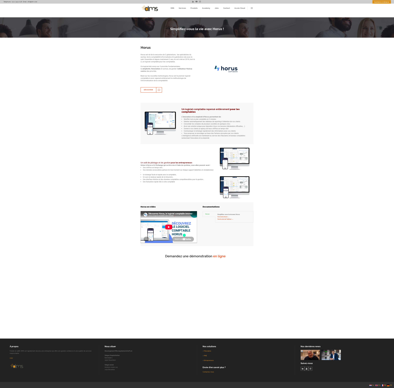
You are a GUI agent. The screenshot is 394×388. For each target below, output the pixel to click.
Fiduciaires (207, 351)
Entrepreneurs (209, 360)
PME (205, 356)
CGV (11, 358)
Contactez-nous (208, 372)
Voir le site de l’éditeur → (225, 219)
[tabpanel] (234, 216)
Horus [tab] (207, 214)
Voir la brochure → (223, 217)
